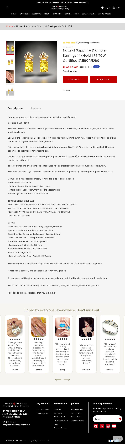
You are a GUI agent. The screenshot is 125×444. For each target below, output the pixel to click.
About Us (57, 410)
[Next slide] (67, 379)
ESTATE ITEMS (88, 14)
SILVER (67, 14)
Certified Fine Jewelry (22, 441)
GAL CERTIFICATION (61, 421)
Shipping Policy (77, 410)
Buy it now (103, 79)
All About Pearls (60, 417)
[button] (8, 7)
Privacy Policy (76, 417)
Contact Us (58, 413)
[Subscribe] (119, 418)
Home (9, 26)
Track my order (42, 413)
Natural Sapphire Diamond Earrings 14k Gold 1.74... (44, 26)
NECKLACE (36, 14)
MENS (76, 14)
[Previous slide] (58, 379)
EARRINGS (24, 14)
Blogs (56, 424)
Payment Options (60, 428)
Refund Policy (76, 413)
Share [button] (68, 90)
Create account (43, 410)
